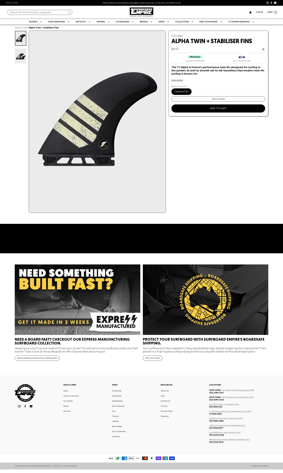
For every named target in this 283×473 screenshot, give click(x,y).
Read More (177, 80)
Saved (65, 406)
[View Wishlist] (250, 12)
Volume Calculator (71, 396)
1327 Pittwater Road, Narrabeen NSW (238, 397)
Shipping (164, 416)
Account (67, 411)
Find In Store (218, 99)
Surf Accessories (118, 431)
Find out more (152, 358)
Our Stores (68, 401)
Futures (177, 36)
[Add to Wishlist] (263, 49)
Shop (65, 391)
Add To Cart (218, 108)
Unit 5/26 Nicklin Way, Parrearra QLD (224, 432)
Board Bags (117, 426)
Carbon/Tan (182, 91)
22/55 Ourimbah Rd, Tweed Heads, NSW (226, 418)
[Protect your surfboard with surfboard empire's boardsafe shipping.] (205, 299)
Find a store (12, 3)
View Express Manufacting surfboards (37, 358)
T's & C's (164, 406)
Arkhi (265, 466)
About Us (165, 391)
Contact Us (165, 401)
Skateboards (117, 401)
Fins (25, 27)
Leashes (115, 421)
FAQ (163, 396)
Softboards (116, 396)
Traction (115, 416)
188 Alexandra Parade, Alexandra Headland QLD (229, 439)
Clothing (116, 436)
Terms (57, 466)
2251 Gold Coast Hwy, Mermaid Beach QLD (227, 425)
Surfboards (116, 391)
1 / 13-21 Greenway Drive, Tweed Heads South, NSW (230, 411)
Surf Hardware (118, 406)
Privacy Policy (167, 411)
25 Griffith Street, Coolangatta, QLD (224, 404)
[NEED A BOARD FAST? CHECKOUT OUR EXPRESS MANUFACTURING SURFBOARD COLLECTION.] (77, 299)
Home (18, 27)
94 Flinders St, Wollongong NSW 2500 (238, 390)
